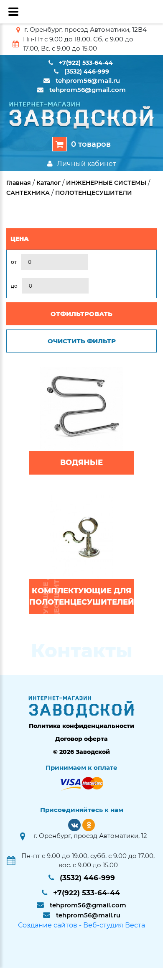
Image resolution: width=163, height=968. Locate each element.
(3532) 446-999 (86, 71)
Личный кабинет (86, 164)
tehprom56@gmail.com (87, 90)
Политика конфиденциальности (81, 726)
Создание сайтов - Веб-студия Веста (81, 925)
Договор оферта (81, 739)
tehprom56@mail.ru (88, 80)
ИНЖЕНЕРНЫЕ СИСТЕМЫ (106, 182)
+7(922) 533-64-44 (86, 62)
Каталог (48, 182)
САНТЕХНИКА (28, 193)
